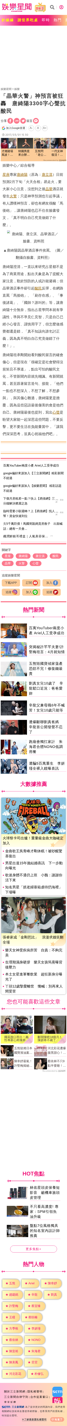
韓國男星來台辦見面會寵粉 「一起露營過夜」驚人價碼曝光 (25, 153)
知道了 (59, 1419)
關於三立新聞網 (14, 1391)
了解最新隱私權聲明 (35, 1419)
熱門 (58, 20)
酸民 (38, 288)
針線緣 (8, 20)
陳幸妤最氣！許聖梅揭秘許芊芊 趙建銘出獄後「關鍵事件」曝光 (23, 1063)
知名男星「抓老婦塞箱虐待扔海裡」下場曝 (33, 889)
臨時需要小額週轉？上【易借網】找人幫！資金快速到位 (29, 513)
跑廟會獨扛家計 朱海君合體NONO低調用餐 (46, 747)
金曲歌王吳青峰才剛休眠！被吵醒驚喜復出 (33, 853)
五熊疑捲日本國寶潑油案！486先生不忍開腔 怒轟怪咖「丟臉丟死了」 (23, 1051)
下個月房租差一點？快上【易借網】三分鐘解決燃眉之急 (29, 501)
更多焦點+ (33, 1249)
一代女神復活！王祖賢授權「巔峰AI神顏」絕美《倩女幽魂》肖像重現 (57, 153)
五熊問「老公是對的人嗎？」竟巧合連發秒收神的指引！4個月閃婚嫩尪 (41, 153)
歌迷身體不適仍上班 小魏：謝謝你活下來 (33, 877)
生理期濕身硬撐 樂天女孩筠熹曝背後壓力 (33, 964)
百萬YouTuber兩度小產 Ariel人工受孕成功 (31, 465)
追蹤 (9, 592)
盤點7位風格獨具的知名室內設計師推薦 (45, 1231)
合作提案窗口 (39, 1396)
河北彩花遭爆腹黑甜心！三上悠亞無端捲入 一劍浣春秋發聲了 (57, 1051)
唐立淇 (47, 175)
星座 (6, 175)
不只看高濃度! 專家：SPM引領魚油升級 (44, 1212)
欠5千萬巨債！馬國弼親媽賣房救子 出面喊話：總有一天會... (33, 526)
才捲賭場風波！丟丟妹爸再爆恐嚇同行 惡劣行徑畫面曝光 (7, 153)
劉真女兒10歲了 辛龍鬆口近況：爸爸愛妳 (46, 688)
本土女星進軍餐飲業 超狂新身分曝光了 (33, 976)
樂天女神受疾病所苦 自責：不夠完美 (33, 952)
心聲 (56, 412)
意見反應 (10, 1402)
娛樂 (17, 89)
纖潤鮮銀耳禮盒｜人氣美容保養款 (27, 536)
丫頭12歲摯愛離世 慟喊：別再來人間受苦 (34, 988)
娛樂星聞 (6, 89)
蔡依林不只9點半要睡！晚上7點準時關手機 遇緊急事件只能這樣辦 (57, 1063)
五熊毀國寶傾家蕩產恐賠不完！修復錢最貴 (46, 669)
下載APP (11, 583)
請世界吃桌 (28, 20)
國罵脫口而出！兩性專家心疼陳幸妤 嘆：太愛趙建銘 (16, 1039)
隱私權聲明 (35, 1391)
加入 (49, 583)
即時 (46, 20)
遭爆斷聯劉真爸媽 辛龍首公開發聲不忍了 (46, 727)
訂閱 (29, 583)
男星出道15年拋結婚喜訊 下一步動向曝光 (34, 865)
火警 (13, 196)
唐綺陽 (22, 175)
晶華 (49, 189)
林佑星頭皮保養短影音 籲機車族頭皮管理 (45, 1193)
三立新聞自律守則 (16, 1396)
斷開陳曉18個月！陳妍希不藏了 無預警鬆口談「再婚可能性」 (50, 1039)
